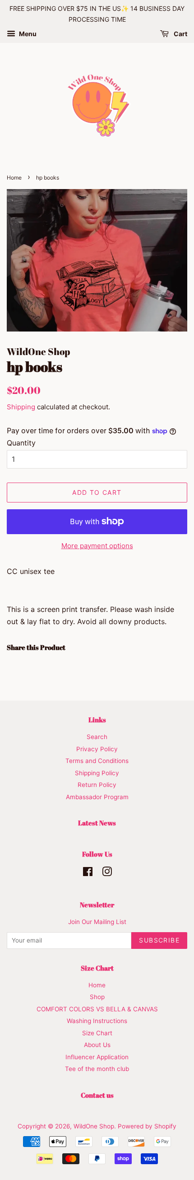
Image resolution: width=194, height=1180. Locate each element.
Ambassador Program (97, 797)
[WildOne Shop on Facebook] (88, 873)
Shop (97, 996)
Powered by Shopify (147, 1126)
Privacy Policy (97, 749)
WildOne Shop (94, 1126)
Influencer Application (97, 1057)
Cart (179, 34)
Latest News (97, 822)
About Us (97, 1044)
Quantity (21, 442)
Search (97, 736)
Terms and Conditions (97, 760)
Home (14, 177)
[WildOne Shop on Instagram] (107, 873)
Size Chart (97, 1033)
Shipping (21, 407)
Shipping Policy (97, 773)
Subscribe (159, 940)
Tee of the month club (97, 1068)
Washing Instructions (97, 1020)
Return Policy (97, 784)
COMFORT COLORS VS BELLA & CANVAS (97, 1009)
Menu (27, 34)
